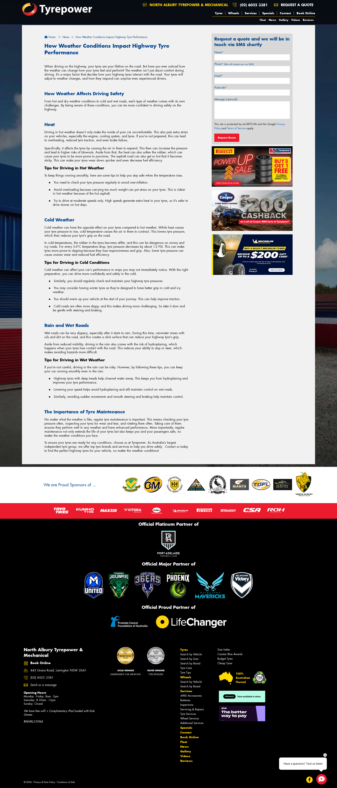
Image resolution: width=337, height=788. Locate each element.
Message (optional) (225, 99)
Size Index (223, 649)
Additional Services (191, 723)
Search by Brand (190, 663)
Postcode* (220, 87)
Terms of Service (236, 128)
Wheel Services (189, 718)
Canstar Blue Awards (229, 654)
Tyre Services (188, 714)
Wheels (233, 13)
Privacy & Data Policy (44, 782)
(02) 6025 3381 (254, 5)
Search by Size (189, 659)
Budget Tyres (225, 659)
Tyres (219, 13)
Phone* (234, 64)
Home (51, 37)
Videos (295, 20)
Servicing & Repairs (192, 709)
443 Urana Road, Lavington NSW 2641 (58, 670)
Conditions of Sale (66, 782)
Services (251, 13)
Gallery (283, 20)
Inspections (186, 705)
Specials (268, 13)
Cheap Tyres (224, 663)
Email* (218, 76)
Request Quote (227, 137)
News (272, 20)
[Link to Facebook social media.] (309, 779)
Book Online (306, 13)
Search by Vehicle (191, 654)
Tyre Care (186, 668)
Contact (285, 13)
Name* (218, 52)
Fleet (263, 20)
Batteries (185, 700)
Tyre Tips (185, 672)
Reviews (308, 20)
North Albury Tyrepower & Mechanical (188, 5)
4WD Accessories (191, 696)
